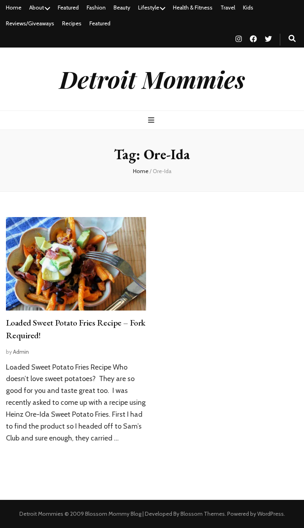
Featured (68, 7)
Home (13, 7)
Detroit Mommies (152, 79)
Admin (21, 351)
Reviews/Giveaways (30, 23)
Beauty (122, 7)
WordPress (270, 513)
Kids (248, 7)
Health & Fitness (193, 7)
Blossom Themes (202, 513)
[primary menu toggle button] (152, 120)
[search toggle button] (292, 38)
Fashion (96, 7)
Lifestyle (148, 7)
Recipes (72, 23)
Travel (227, 7)
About (36, 7)
